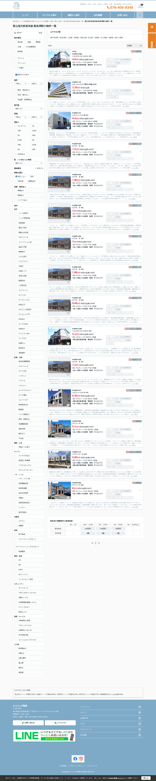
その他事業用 (31, 47)
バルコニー (23, 385)
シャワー (22, 507)
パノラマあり (22, 200)
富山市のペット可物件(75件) (25, 694)
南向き (21, 667)
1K (33, 126)
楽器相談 (22, 223)
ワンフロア (23, 338)
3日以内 (20, 181)
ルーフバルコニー (25, 390)
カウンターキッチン (26, 470)
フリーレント (23, 290)
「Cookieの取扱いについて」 (116, 778)
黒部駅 (76, 37)
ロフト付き (23, 371)
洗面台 (21, 498)
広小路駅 (104, 37)
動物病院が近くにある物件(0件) (111, 694)
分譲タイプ (23, 271)
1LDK (34, 131)
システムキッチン (25, 465)
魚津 (91, 126)
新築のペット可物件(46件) (46, 694)
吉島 (79, 144)
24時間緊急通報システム (27, 602)
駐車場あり (23, 648)
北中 (79, 113)
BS (20, 565)
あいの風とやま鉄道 (80, 126)
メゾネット (23, 376)
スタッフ (83, 712)
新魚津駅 (63, 37)
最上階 (21, 663)
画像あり (21, 190)
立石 (79, 452)
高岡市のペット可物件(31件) (67, 694)
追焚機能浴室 (23, 483)
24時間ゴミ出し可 (25, 630)
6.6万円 (88, 529)
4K (19, 149)
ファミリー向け (24, 333)
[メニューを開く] (139, 15)
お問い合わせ (29, 723)
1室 (118, 533)
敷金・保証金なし (24, 90)
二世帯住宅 (23, 285)
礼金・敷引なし (23, 95)
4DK (33, 149)
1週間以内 (31, 181)
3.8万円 (118, 529)
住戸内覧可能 (23, 635)
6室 (103, 533)
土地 (19, 47)
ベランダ (22, 381)
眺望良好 (22, 280)
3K (33, 140)
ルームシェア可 (24, 314)
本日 (31, 176)
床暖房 (21, 526)
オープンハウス (24, 300)
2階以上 (21, 653)
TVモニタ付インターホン (28, 593)
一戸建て (21, 68)
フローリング (23, 366)
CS (20, 560)
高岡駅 (96, 37)
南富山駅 (83, 37)
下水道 (21, 438)
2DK (33, 135)
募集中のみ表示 (23, 74)
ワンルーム (22, 126)
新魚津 (90, 65)
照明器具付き (23, 405)
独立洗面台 (23, 512)
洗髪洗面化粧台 (24, 503)
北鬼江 (80, 54)
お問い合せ (122, 15)
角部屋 (21, 672)
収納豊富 (22, 551)
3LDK (34, 145)
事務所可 (22, 252)
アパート (21, 58)
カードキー (23, 295)
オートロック (23, 588)
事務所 (38, 42)
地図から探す (74, 15)
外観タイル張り (24, 447)
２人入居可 (23, 256)
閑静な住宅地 (23, 232)
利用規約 (64, 766)
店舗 (29, 42)
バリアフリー (23, 261)
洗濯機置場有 (23, 424)
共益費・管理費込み (25, 99)
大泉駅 (70, 37)
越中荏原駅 (54, 37)
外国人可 (22, 305)
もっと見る (126, 106)
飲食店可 (22, 348)
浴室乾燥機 (23, 488)
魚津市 (76, 54)
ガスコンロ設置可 (25, 309)
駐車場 (20, 51)
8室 (88, 533)
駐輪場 (21, 409)
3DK (19, 145)
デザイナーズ (23, 237)
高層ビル (22, 343)
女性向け (22, 329)
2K (19, 135)
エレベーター (23, 400)
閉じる (146, 778)
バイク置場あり (24, 414)
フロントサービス (25, 625)
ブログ (82, 724)
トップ (25, 15)
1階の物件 (22, 658)
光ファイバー (23, 574)
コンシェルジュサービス (27, 640)
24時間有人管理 (24, 620)
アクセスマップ (85, 729)
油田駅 (111, 37)
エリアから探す (49, 15)
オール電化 (23, 395)
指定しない (22, 176)
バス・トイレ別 (24, 478)
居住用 (20, 42)
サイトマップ (92, 766)
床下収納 (22, 534)
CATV (21, 570)
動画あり (21, 195)
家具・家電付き (24, 419)
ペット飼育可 (23, 213)
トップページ (85, 707)
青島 (79, 421)
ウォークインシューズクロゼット (27, 547)
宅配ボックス (23, 597)
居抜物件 (22, 353)
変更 (40, 33)
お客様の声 (84, 718)
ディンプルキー (24, 607)
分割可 (21, 266)
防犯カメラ (23, 612)
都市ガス (22, 433)
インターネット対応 (26, 579)
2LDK (20, 140)
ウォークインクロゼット (27, 539)
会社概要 (98, 15)
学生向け (22, 319)
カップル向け (23, 324)
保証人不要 (23, 247)
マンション (22, 63)
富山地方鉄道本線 (79, 65)
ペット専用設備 (24, 218)
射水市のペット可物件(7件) (89, 694)
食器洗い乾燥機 (24, 460)
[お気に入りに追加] (68, 66)
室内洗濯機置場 (24, 361)
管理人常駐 (23, 276)
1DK (19, 131)
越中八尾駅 (119, 37)
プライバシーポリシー (77, 766)
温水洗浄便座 (23, 493)
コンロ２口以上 (24, 455)
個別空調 (22, 429)
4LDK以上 (21, 154)
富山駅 (90, 37)
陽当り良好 (23, 228)
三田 (79, 82)
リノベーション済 (25, 242)
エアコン (22, 521)
